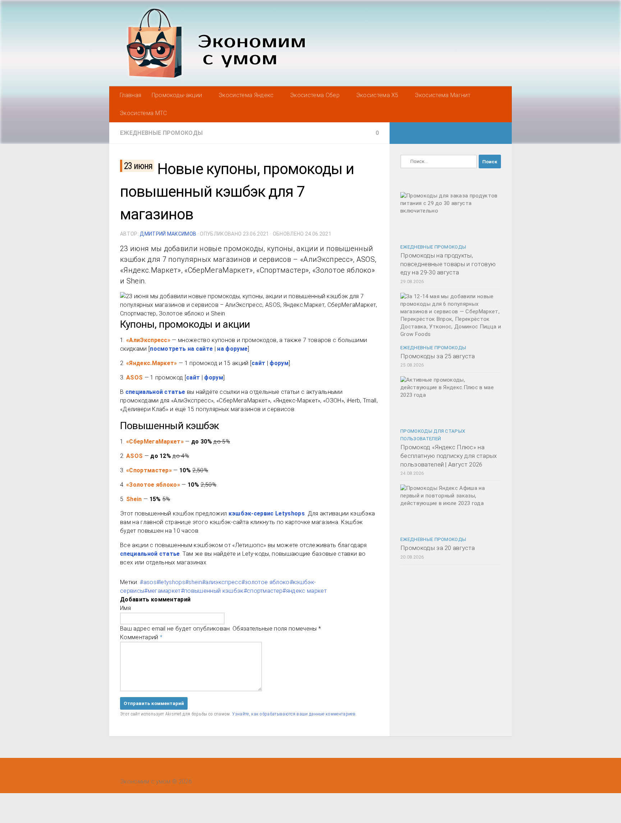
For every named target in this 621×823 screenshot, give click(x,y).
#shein (193, 582)
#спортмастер (263, 590)
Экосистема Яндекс (245, 95)
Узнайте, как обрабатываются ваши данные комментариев (293, 714)
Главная (130, 95)
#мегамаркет (162, 590)
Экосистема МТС (143, 113)
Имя (125, 608)
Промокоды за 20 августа (437, 547)
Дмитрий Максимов (168, 234)
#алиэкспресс (222, 582)
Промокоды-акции (177, 95)
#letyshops (170, 582)
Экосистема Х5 (377, 95)
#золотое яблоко (266, 582)
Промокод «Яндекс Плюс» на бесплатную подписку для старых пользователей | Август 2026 (448, 456)
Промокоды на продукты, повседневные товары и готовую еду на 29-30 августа (448, 264)
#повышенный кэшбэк (212, 590)
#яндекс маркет (304, 590)
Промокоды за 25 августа (437, 356)
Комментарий (141, 637)
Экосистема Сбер (315, 95)
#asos (148, 582)
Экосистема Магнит (442, 95)
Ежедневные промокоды (161, 132)
